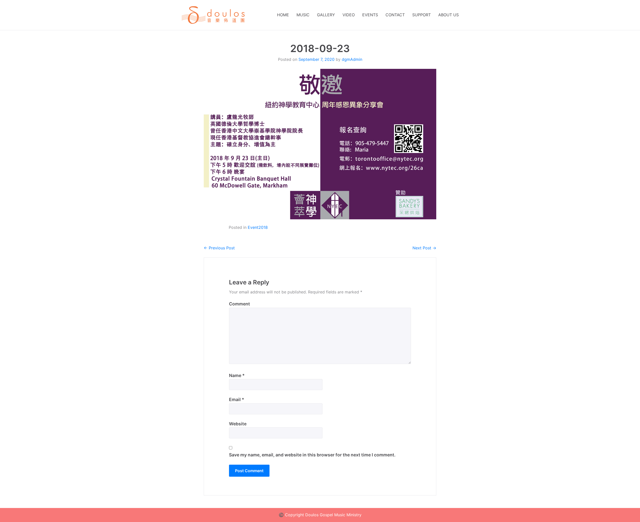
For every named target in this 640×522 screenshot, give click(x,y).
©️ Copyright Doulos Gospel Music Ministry (320, 514)
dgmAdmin (352, 59)
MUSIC (303, 14)
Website (237, 423)
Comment (239, 303)
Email (236, 399)
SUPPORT (421, 14)
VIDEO (348, 14)
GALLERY (326, 14)
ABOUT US (448, 14)
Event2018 (258, 227)
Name (237, 375)
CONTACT (395, 14)
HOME (283, 14)
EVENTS (370, 14)
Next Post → (424, 247)
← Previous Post (219, 247)
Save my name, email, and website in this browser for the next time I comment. (312, 454)
